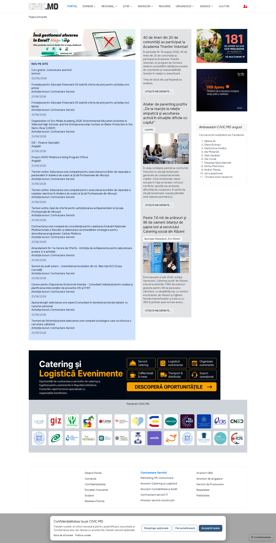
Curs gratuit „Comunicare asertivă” (51, 70)
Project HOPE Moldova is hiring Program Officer (59, 157)
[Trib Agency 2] (221, 90)
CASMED (148, 129)
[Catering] (124, 374)
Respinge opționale (156, 528)
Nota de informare (63, 535)
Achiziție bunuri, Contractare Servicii (52, 91)
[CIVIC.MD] (43, 6)
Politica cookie (83, 535)
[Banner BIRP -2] (82, 42)
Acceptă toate (211, 528)
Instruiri (35, 73)
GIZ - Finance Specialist (45, 142)
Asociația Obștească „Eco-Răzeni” (162, 238)
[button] (89, 6)
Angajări (36, 146)
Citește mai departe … (158, 91)
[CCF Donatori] (221, 45)
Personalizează (185, 528)
